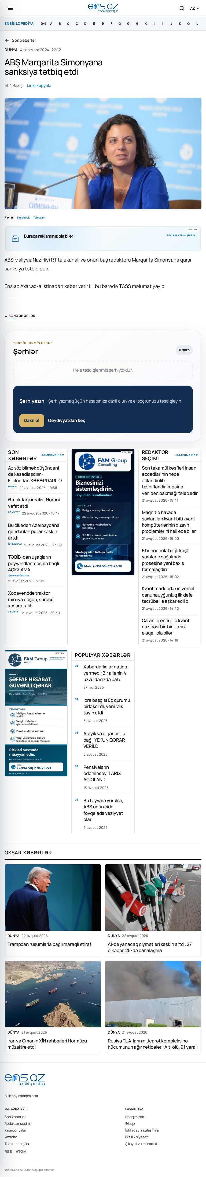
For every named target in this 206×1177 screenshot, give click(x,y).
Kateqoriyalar (15, 1130)
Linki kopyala (39, 85)
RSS (8, 1151)
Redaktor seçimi (18, 1123)
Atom (21, 1151)
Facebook (23, 217)
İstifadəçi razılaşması (142, 1130)
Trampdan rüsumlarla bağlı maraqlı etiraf (49, 944)
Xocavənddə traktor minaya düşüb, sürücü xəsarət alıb (31, 599)
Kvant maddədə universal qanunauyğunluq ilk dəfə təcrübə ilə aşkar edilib (168, 594)
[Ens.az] (103, 8)
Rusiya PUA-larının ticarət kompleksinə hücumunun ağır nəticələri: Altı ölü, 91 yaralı (152, 1043)
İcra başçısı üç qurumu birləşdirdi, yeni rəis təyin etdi (106, 706)
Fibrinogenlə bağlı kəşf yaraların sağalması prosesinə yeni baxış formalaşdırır (165, 559)
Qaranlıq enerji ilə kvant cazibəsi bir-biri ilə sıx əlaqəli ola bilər (166, 626)
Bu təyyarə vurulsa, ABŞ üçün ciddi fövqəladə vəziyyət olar (103, 809)
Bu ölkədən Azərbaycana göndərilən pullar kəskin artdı (34, 531)
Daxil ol (31, 420)
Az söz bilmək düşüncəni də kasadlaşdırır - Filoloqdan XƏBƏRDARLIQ (35, 474)
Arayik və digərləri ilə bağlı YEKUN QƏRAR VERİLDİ (104, 739)
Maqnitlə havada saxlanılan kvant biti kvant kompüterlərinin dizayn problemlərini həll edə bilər (169, 521)
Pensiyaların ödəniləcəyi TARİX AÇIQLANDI (102, 773)
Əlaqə (130, 1123)
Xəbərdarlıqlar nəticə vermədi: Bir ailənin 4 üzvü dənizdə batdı (105, 673)
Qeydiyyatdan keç (66, 420)
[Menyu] (10, 8)
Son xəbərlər (15, 1116)
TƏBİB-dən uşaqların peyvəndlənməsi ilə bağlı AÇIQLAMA (33, 563)
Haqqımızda (134, 1116)
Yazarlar (11, 1136)
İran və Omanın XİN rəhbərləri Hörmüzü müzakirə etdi (47, 1043)
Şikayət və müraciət (141, 1143)
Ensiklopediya (19, 23)
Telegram (39, 217)
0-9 (43, 23)
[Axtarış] (182, 8)
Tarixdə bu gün (17, 1143)
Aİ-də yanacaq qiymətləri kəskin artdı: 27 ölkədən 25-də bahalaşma (150, 947)
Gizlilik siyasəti (137, 1136)
